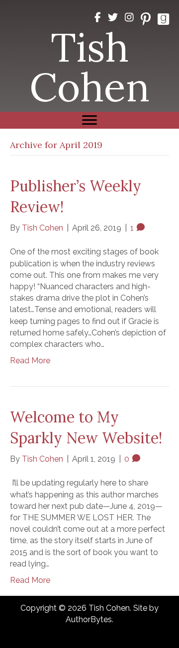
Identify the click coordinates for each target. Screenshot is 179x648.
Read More (30, 360)
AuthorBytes (89, 619)
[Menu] (89, 120)
